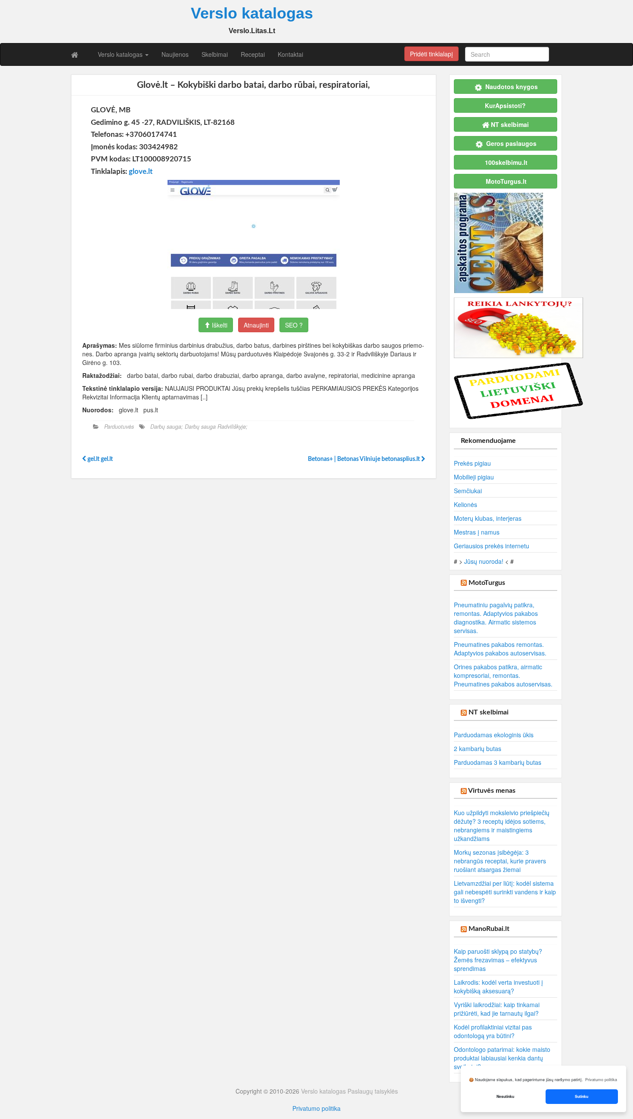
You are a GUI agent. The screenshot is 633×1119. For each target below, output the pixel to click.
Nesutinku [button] (505, 1096)
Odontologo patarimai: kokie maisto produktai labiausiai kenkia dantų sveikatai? (502, 1058)
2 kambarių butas (477, 748)
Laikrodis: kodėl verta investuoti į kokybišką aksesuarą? (498, 986)
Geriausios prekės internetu (491, 545)
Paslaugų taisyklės (373, 1091)
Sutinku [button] (581, 1096)
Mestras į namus (477, 532)
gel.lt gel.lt (99, 459)
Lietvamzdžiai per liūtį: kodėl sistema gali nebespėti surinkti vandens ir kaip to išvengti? (505, 892)
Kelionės (465, 504)
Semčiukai (468, 490)
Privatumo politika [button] (601, 1079)
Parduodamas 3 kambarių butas (497, 762)
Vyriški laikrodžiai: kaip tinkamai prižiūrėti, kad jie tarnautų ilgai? (497, 1008)
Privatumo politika (316, 1108)
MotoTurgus (487, 582)
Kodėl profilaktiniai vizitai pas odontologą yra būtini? (493, 1031)
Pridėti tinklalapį (431, 53)
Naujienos (175, 54)
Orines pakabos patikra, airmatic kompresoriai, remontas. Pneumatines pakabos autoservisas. (503, 675)
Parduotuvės (119, 426)
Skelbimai (215, 54)
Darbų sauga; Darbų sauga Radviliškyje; (199, 426)
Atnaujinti (256, 325)
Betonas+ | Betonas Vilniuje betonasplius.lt (364, 459)
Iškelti (218, 325)
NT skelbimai (489, 712)
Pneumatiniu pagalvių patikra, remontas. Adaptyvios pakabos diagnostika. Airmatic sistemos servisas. (496, 617)
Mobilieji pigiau (474, 477)
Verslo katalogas (121, 54)
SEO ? (294, 325)
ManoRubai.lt (489, 928)
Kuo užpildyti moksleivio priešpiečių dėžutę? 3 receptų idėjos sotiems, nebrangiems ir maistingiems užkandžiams (501, 825)
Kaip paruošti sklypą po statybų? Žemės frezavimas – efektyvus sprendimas (498, 960)
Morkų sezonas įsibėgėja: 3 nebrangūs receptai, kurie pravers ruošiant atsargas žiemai (500, 861)
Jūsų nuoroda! (483, 561)
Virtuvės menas (491, 790)
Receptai (253, 54)
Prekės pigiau (472, 463)
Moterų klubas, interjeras (487, 518)
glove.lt (140, 171)
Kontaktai (290, 54)
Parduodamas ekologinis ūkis (494, 734)
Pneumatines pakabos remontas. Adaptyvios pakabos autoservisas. (500, 648)
